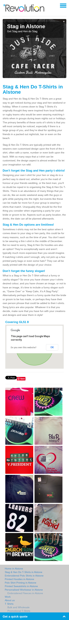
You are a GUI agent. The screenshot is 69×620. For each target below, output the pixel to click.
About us (10, 600)
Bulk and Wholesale (18, 607)
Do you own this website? (23, 347)
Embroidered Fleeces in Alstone (25, 593)
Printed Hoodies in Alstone (19, 579)
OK (52, 347)
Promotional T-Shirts (18, 610)
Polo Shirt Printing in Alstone (20, 582)
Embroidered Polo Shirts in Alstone (24, 575)
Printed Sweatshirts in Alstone (21, 586)
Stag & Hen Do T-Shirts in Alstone (23, 572)
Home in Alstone (14, 568)
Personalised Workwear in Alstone (24, 589)
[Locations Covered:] (4, 5)
